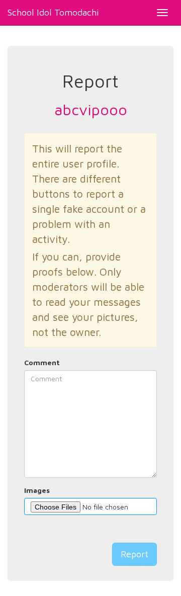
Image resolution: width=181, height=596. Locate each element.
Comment (42, 362)
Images (37, 490)
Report (134, 554)
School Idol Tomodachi (53, 12)
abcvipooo (90, 109)
